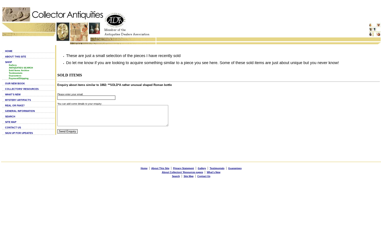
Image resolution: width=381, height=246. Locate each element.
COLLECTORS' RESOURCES (22, 89)
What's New (213, 172)
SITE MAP (10, 122)
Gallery (13, 65)
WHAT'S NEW (13, 94)
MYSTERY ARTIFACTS (18, 100)
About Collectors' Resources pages (182, 172)
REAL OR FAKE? (15, 105)
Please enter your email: (70, 94)
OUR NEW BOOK (15, 83)
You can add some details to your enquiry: (79, 103)
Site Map (189, 176)
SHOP (8, 62)
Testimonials (15, 73)
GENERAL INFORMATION (20, 111)
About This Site (160, 168)
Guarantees (15, 75)
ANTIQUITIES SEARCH (21, 68)
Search (176, 176)
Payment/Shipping (18, 78)
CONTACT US (13, 127)
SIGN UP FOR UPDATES (19, 133)
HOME (8, 51)
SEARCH (10, 116)
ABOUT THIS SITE (15, 56)
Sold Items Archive (19, 70)
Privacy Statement (183, 168)
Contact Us (203, 176)
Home (144, 168)
